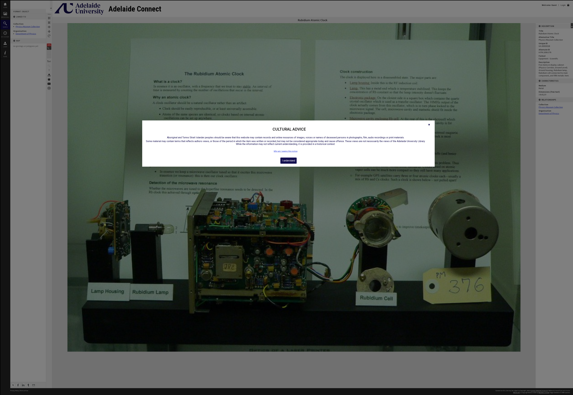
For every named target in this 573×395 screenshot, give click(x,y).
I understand (288, 160)
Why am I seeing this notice (285, 151)
